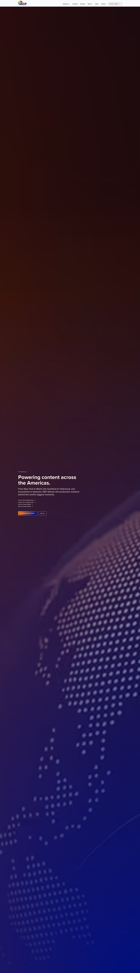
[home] (22, 3)
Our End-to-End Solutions (27, 513)
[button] (66, 4)
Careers (42, 513)
